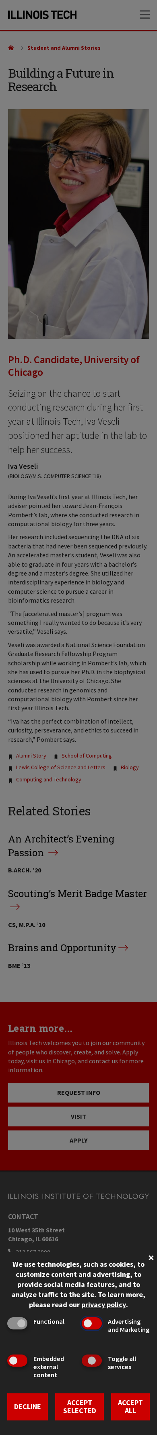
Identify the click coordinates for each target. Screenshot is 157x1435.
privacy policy (103, 1304)
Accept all (130, 1407)
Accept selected (79, 1407)
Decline (27, 1406)
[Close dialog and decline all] (151, 1257)
